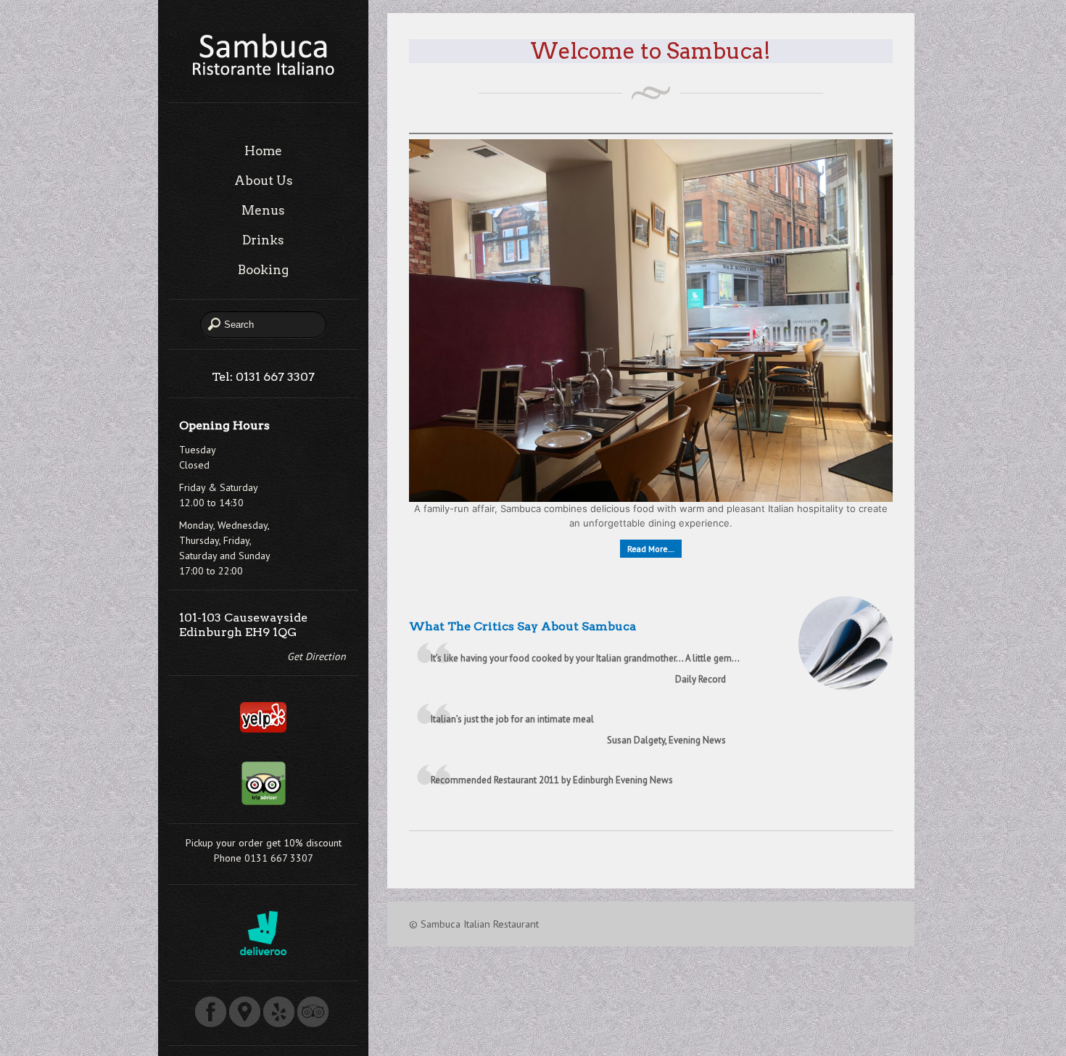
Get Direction (316, 656)
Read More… (650, 548)
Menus (263, 210)
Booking (263, 270)
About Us (263, 180)
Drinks (263, 240)
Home (263, 151)
